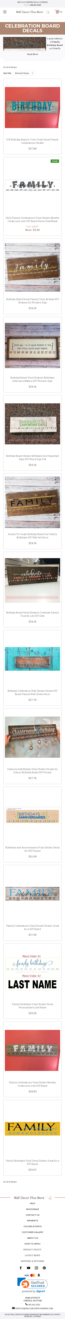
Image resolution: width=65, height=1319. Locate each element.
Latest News (32, 1255)
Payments (32, 1220)
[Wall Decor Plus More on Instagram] (36, 1268)
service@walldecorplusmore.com (34, 1308)
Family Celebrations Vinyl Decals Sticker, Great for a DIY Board (32, 927)
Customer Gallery (32, 1232)
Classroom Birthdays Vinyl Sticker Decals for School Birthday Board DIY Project (32, 771)
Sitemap (37, 1316)
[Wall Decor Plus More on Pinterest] (44, 1268)
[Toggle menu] (9, 12)
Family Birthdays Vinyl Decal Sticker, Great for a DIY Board (32, 1162)
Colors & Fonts (33, 1226)
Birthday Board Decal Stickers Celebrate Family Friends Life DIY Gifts (32, 614)
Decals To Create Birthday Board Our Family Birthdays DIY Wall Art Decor (32, 536)
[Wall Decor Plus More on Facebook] (20, 1268)
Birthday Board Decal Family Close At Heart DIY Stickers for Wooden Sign (32, 301)
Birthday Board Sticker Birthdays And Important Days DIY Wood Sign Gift (32, 457)
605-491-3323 (35, 5)
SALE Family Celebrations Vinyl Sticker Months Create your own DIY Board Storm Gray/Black (32, 219)
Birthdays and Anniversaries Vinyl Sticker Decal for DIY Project (32, 849)
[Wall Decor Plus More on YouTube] (28, 1268)
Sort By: (7, 73)
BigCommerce (45, 1315)
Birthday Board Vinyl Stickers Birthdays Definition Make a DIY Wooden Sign (32, 379)
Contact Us (32, 1215)
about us (32, 1238)
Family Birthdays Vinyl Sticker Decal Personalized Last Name (32, 1006)
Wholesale (32, 1209)
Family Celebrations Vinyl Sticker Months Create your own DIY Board (32, 1084)
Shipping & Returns (32, 1261)
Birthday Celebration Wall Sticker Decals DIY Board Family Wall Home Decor (32, 692)
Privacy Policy (32, 1249)
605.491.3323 (34, 1304)
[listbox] (24, 73)
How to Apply (32, 1244)
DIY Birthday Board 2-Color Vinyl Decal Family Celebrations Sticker (32, 141)
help (32, 1203)
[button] (32, 1285)
